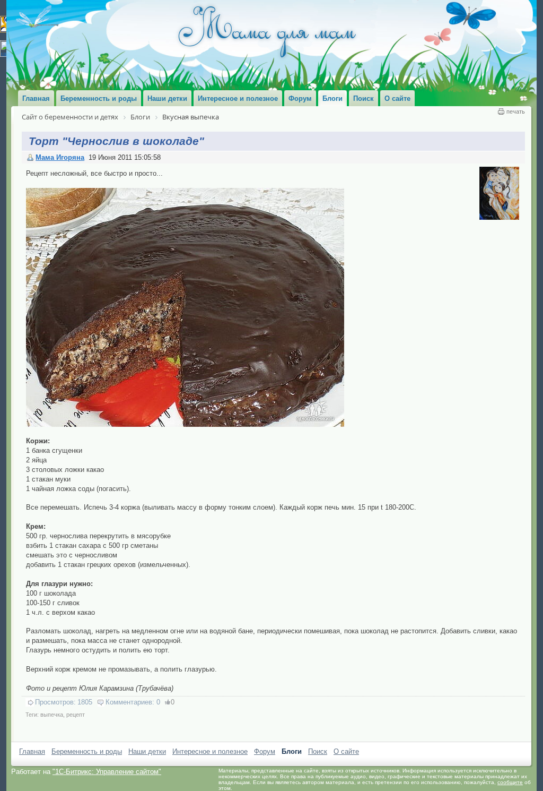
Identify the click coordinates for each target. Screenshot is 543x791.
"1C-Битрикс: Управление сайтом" (106, 772)
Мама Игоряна (60, 157)
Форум (264, 751)
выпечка (51, 714)
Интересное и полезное (210, 751)
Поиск (317, 751)
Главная (32, 751)
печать (515, 111)
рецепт (75, 714)
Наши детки (147, 751)
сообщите (510, 782)
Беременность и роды (86, 751)
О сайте (346, 751)
